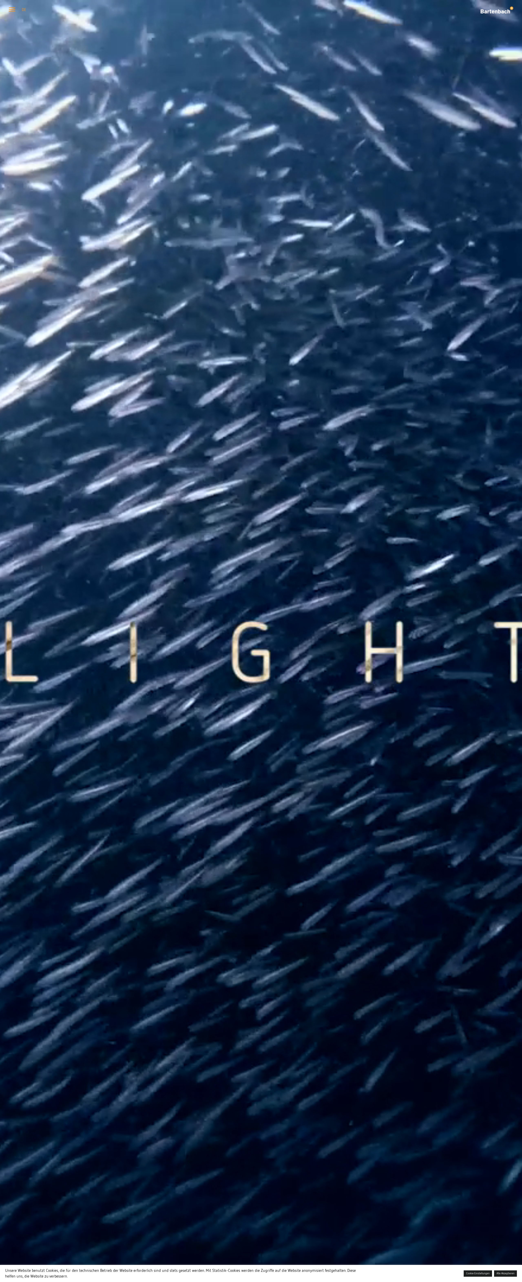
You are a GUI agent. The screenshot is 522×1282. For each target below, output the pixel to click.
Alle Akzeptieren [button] (505, 1273)
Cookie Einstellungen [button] (478, 1273)
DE (24, 10)
